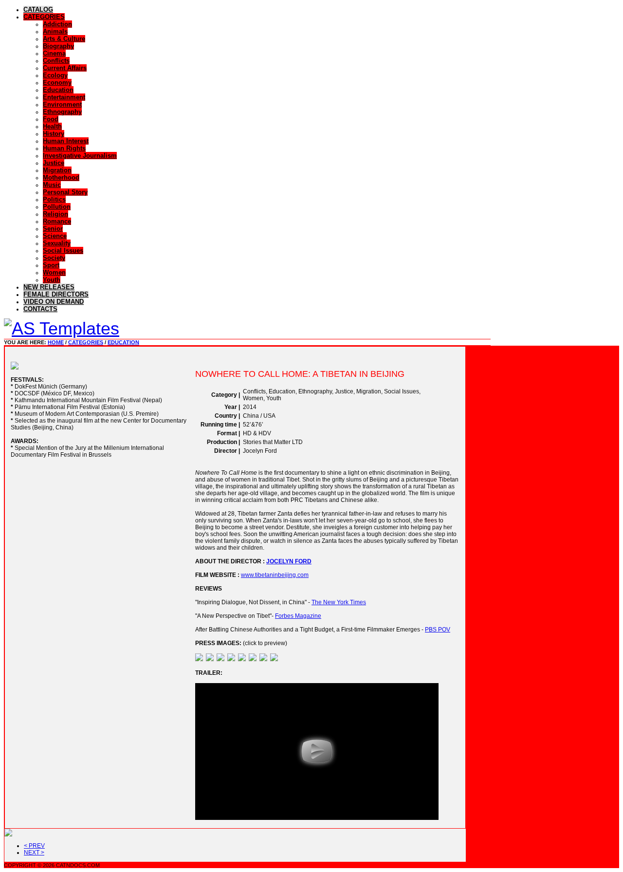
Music (52, 184)
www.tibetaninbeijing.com (275, 575)
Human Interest (66, 141)
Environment (62, 104)
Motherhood (61, 177)
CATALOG (38, 9)
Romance (57, 221)
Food (50, 119)
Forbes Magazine (298, 615)
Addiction (57, 24)
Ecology (55, 75)
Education (58, 89)
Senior (53, 228)
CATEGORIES (44, 16)
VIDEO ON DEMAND (53, 301)
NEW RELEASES (48, 287)
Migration (57, 170)
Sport (51, 265)
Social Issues (63, 250)
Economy (57, 82)
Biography (58, 46)
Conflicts (56, 60)
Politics (54, 199)
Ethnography (62, 111)
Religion (55, 214)
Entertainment (64, 97)
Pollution (57, 206)
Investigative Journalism (80, 155)
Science (55, 236)
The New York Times (339, 602)
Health (52, 126)
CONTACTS (40, 309)
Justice (53, 163)
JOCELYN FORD (289, 561)
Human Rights (64, 148)
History (53, 133)
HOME (56, 342)
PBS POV (437, 629)
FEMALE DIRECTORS (56, 294)
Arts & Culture (64, 38)
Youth (51, 279)
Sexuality (57, 243)
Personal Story (65, 192)
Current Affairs (65, 68)
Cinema (54, 53)
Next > (34, 852)
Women (54, 272)
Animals (55, 31)
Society (54, 257)
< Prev (34, 845)
